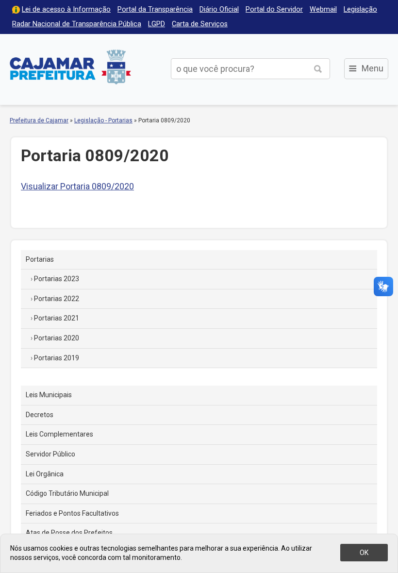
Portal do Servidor (274, 9)
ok (364, 552)
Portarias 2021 (56, 318)
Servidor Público (50, 454)
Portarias (40, 259)
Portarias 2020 (56, 338)
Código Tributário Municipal (67, 493)
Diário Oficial (219, 9)
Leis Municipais (49, 395)
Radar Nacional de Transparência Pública (76, 24)
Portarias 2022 (56, 299)
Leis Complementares (59, 434)
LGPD (156, 24)
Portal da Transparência (155, 9)
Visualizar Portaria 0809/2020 (77, 186)
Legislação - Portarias (103, 120)
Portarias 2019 (56, 358)
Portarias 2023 (56, 279)
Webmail (323, 9)
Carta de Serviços (200, 24)
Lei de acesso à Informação (66, 9)
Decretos (39, 415)
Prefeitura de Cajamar (70, 67)
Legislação (360, 9)
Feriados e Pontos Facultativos (72, 513)
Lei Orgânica (45, 474)
